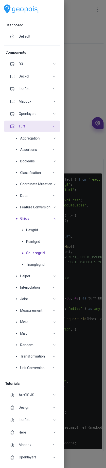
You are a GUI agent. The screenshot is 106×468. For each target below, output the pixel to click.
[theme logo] (21, 9)
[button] (32, 64)
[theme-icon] (14, 36)
